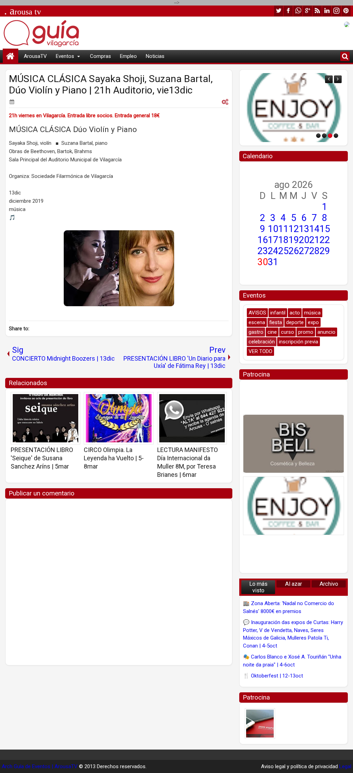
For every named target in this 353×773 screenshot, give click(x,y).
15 (325, 228)
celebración (262, 342)
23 (263, 251)
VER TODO (260, 351)
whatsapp (297, 11)
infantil (277, 313)
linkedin (326, 11)
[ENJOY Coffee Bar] (293, 107)
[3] (330, 135)
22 (325, 239)
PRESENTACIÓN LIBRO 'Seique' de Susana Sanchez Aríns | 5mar (42, 458)
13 (304, 228)
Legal (345, 766)
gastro (256, 332)
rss (317, 11)
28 (314, 251)
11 (283, 228)
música (312, 313)
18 (283, 239)
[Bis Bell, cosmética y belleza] (293, 444)
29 (325, 251)
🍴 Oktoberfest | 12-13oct (273, 676)
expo (313, 322)
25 (283, 251)
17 (273, 239)
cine (272, 332)
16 (263, 239)
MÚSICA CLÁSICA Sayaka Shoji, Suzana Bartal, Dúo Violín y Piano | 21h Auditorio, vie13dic (111, 84)
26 (294, 251)
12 (294, 228)
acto (295, 313)
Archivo (329, 584)
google (307, 11)
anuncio (326, 332)
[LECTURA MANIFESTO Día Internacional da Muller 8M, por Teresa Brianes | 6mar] (192, 418)
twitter (278, 11)
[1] (318, 135)
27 (304, 251)
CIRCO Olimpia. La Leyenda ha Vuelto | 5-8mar (114, 458)
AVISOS (257, 313)
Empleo (128, 56)
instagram (336, 11)
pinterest (346, 11)
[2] (324, 135)
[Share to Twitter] (65, 399)
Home (10, 56)
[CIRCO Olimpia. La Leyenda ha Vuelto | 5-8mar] (118, 418)
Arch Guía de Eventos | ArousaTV (40, 766)
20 (304, 239)
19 (294, 239)
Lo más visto (258, 587)
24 (273, 251)
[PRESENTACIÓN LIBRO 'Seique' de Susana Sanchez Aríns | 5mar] (45, 418)
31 (273, 262)
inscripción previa (298, 342)
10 (273, 228)
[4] (336, 135)
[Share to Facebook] (57, 399)
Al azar (293, 584)
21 (314, 239)
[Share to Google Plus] (72, 399)
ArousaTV (35, 56)
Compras (100, 56)
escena (257, 322)
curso (287, 332)
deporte (295, 322)
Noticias (155, 56)
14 (314, 228)
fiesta (275, 322)
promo (305, 332)
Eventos (65, 56)
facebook (288, 11)
